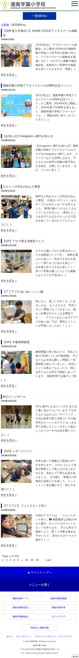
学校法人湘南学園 (39, 627)
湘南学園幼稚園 (58, 598)
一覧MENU (39, 16)
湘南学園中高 (58, 607)
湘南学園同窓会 (20, 607)
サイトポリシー (23, 636)
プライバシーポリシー (45, 636)
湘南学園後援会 (20, 616)
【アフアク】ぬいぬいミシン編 (23, 291)
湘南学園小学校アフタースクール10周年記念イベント (37, 85)
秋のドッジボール (14, 396)
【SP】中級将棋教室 (16, 342)
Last (48, 559)
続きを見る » (9, 74)
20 (32, 559)
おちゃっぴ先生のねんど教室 (21, 186)
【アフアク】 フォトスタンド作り (25, 505)
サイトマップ (65, 636)
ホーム (10, 636)
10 (26, 559)
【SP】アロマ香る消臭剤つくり (23, 241)
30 (37, 559)
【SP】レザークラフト (18, 451)
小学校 (5, 24)
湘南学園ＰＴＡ (20, 598)
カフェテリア (58, 616)
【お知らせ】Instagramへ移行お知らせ (28, 136)
